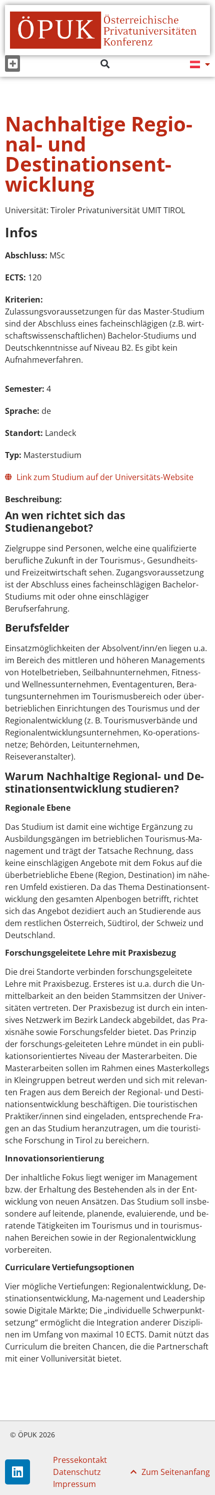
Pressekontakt (80, 1459)
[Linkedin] (17, 1471)
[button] (12, 63)
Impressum (74, 1483)
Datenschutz (77, 1471)
